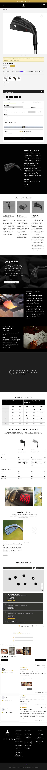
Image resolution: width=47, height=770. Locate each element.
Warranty (18, 750)
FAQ (18, 743)
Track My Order (18, 734)
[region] (16, 651)
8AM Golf (21, 767)
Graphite (33, 107)
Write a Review (41, 660)
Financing (18, 747)
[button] (8, 69)
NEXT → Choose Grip (23, 138)
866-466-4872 (39, 734)
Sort (35, 664)
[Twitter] (6, 739)
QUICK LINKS (18, 730)
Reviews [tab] (4, 657)
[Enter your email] (30, 742)
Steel (13, 107)
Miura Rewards (18, 752)
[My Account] (39, 5)
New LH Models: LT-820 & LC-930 (23, 1)
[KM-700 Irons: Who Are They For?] (13, 530)
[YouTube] (12, 739)
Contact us (18, 733)
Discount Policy (18, 739)
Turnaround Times (18, 741)
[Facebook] (4, 739)
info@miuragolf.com (39, 738)
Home (4, 9)
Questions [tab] (13, 657)
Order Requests (18, 745)
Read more (5, 554)
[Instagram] (9, 739)
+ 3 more (29, 688)
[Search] (41, 5)
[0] (43, 5)
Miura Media (18, 748)
